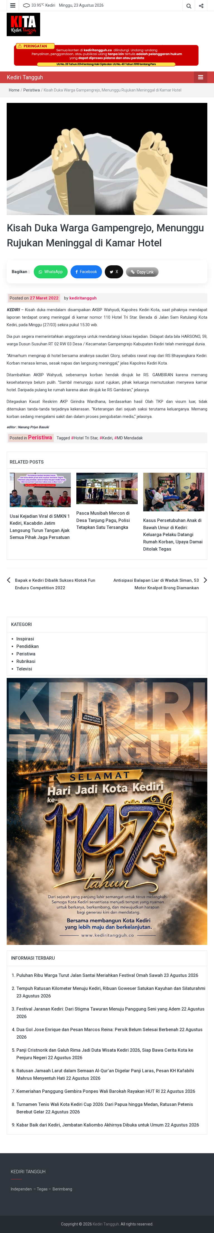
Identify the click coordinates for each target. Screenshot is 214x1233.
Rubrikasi (25, 661)
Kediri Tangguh (25, 77)
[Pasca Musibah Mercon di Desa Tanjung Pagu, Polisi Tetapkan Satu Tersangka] (106, 488)
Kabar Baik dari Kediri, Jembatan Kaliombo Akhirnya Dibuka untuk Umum (90, 1125)
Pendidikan (27, 646)
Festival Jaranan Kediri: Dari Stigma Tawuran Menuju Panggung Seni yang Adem (98, 1009)
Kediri (107, 437)
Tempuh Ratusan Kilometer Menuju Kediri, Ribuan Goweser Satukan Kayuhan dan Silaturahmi (110, 988)
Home (14, 90)
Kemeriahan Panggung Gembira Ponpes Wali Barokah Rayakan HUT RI (88, 1091)
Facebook (88, 271)
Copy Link (145, 272)
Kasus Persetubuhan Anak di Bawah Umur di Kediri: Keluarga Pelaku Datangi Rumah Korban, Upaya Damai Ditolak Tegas (173, 534)
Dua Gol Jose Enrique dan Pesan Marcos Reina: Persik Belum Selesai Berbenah (97, 1029)
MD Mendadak (130, 437)
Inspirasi (25, 639)
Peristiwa (31, 90)
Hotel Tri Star (86, 437)
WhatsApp (53, 271)
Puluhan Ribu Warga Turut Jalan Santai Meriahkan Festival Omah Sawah (89, 975)
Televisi (24, 669)
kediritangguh (83, 298)
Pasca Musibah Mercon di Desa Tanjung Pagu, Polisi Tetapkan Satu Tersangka (103, 520)
